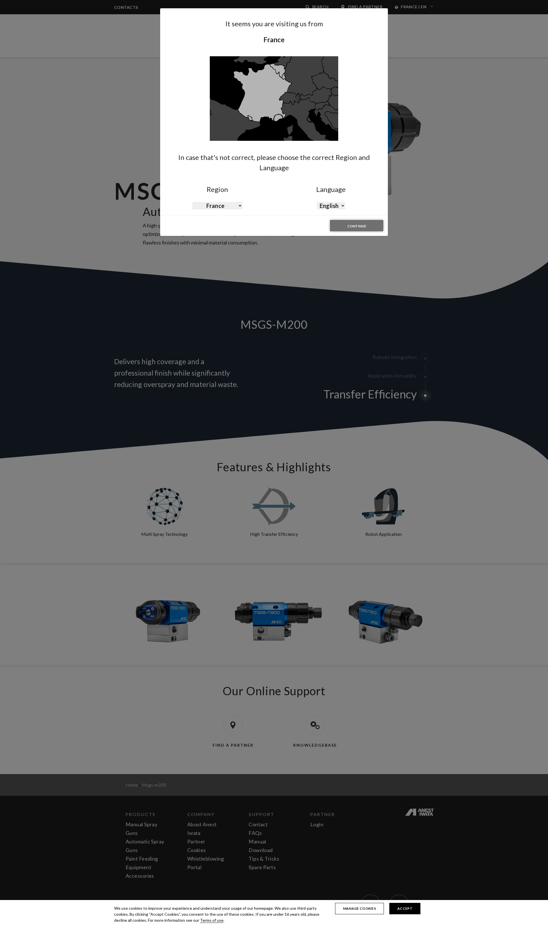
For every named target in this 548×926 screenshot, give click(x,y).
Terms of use (211, 920)
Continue (356, 226)
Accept (404, 908)
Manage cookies (359, 908)
